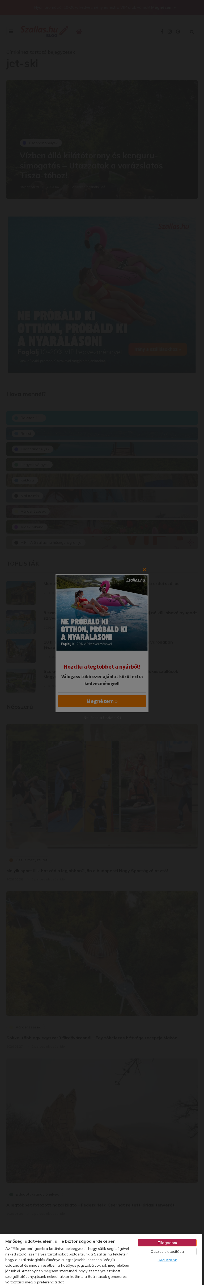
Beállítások (167, 1260)
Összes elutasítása (167, 1251)
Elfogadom (167, 1242)
